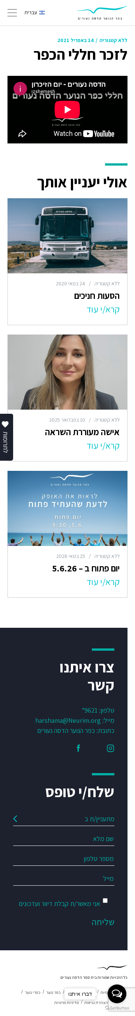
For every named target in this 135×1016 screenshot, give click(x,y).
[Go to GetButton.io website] (117, 1008)
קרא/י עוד (103, 309)
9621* (90, 710)
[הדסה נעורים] (102, 13)
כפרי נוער (32, 992)
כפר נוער (53, 992)
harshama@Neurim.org (68, 720)
